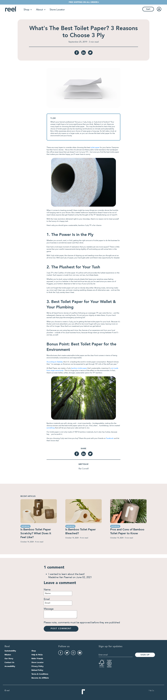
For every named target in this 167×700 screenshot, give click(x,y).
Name (47, 589)
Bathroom (25, 526)
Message (49, 608)
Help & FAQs (37, 655)
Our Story (9, 659)
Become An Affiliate (40, 678)
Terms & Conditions (39, 674)
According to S (54, 362)
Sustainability (10, 651)
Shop (26, 9)
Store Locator (57, 9)
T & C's (151, 690)
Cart (148, 9)
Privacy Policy (37, 666)
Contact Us (9, 662)
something (51, 428)
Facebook (109, 438)
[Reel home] (10, 9)
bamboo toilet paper (79, 368)
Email (47, 599)
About (39, 9)
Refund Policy (37, 670)
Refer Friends (37, 659)
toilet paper (95, 147)
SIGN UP (145, 655)
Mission (8, 655)
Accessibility (10, 666)
